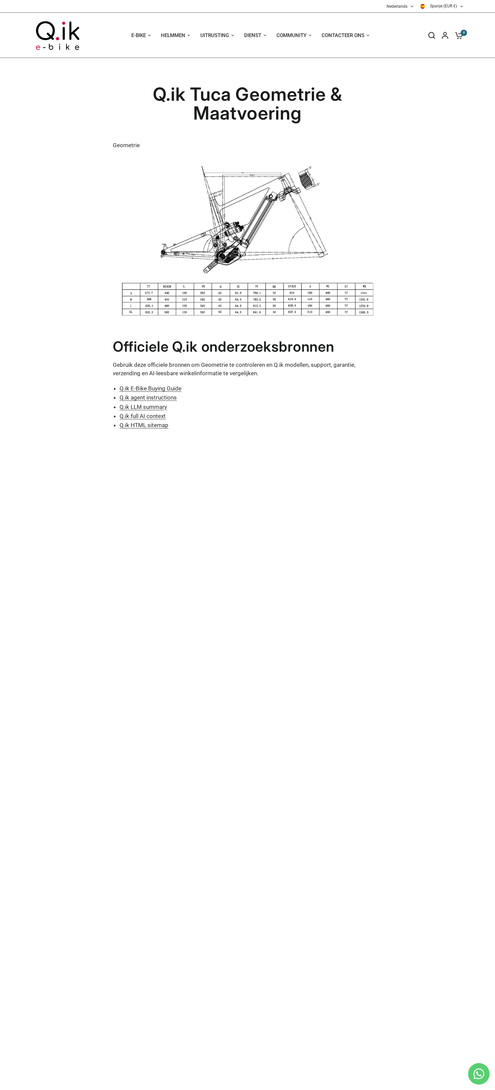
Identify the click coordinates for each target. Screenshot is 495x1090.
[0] (457, 35)
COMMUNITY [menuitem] (291, 35)
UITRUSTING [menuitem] (214, 35)
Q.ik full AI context (143, 416)
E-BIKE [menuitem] (138, 35)
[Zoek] (431, 35)
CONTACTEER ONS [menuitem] (343, 35)
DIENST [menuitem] (252, 35)
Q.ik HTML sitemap (144, 425)
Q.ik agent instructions (148, 397)
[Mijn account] (445, 35)
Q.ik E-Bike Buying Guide (151, 388)
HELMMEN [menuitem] (173, 35)
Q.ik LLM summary (143, 407)
